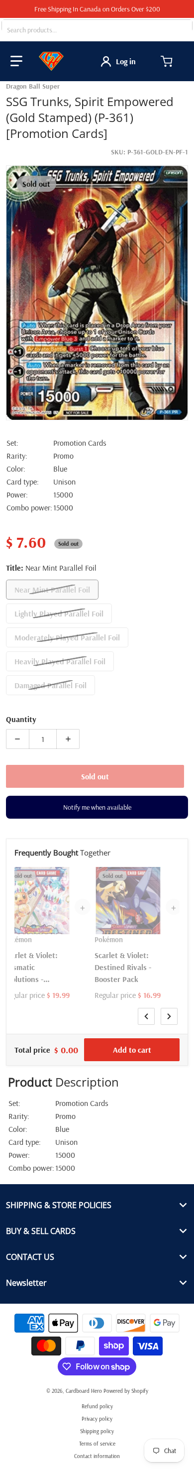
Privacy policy (97, 1418)
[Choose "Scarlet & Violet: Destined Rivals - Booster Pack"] (153, 876)
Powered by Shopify (125, 1390)
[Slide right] (169, 1016)
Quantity (21, 719)
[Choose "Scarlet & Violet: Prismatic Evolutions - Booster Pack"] (62, 876)
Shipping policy (97, 1431)
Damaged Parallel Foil (50, 685)
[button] (16, 61)
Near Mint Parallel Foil (52, 590)
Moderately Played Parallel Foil (67, 637)
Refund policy (97, 1406)
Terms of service (97, 1443)
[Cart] (167, 61)
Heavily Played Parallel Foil (59, 661)
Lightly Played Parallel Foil (58, 613)
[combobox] (97, 30)
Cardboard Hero (84, 1390)
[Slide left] (146, 1016)
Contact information (97, 1456)
